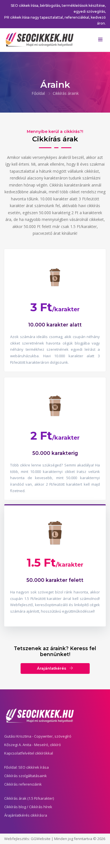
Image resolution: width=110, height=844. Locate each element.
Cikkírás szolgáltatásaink (25, 775)
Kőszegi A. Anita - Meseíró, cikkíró (32, 744)
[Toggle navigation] (100, 40)
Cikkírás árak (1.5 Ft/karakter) (29, 798)
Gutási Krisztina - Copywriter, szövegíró (37, 736)
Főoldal (38, 93)
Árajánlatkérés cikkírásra (25, 815)
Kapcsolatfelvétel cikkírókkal (28, 753)
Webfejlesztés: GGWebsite (27, 838)
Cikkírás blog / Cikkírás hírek (28, 806)
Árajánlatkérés (52, 668)
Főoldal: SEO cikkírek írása (26, 767)
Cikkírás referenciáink (23, 784)
